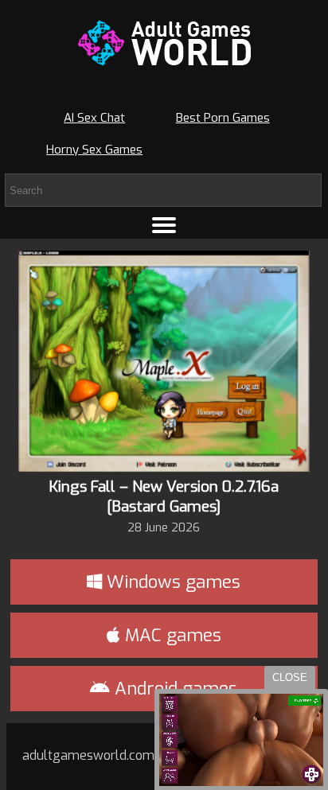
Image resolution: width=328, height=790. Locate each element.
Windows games (171, 581)
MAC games (170, 635)
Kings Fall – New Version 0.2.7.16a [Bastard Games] (164, 496)
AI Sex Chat (94, 118)
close (289, 677)
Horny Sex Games (94, 150)
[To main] (164, 43)
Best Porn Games (223, 118)
